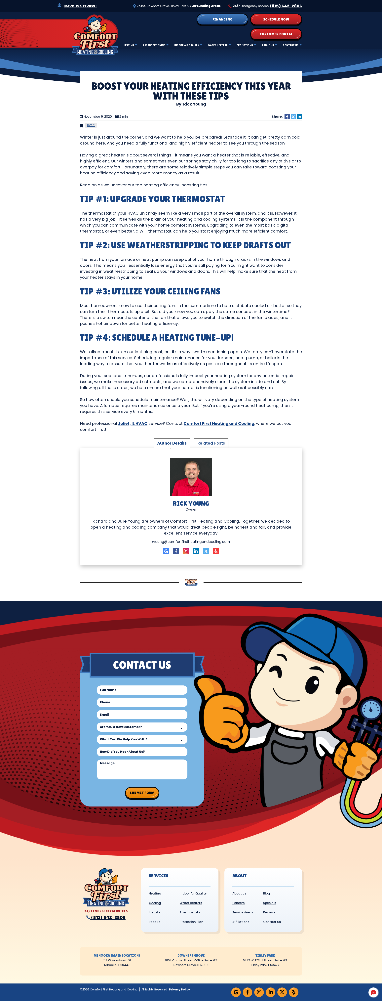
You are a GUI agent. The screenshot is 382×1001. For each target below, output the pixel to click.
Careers (238, 903)
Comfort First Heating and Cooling (219, 423)
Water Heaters (218, 45)
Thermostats (190, 912)
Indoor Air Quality (186, 45)
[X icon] (206, 551)
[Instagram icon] (186, 551)
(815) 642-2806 (286, 6)
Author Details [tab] (172, 443)
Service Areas (242, 912)
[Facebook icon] (176, 551)
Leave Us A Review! (80, 6)
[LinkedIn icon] (196, 551)
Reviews (269, 912)
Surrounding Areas (205, 6)
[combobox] (142, 727)
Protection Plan (191, 922)
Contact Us (290, 45)
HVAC (91, 125)
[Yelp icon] (216, 551)
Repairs (154, 922)
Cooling (155, 903)
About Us (268, 45)
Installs (154, 912)
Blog (266, 893)
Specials (269, 903)
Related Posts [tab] (211, 443)
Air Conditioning (154, 45)
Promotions (245, 45)
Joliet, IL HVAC (132, 423)
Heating (129, 45)
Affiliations (240, 922)
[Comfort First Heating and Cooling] (95, 34)
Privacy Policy (179, 989)
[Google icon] (166, 551)
